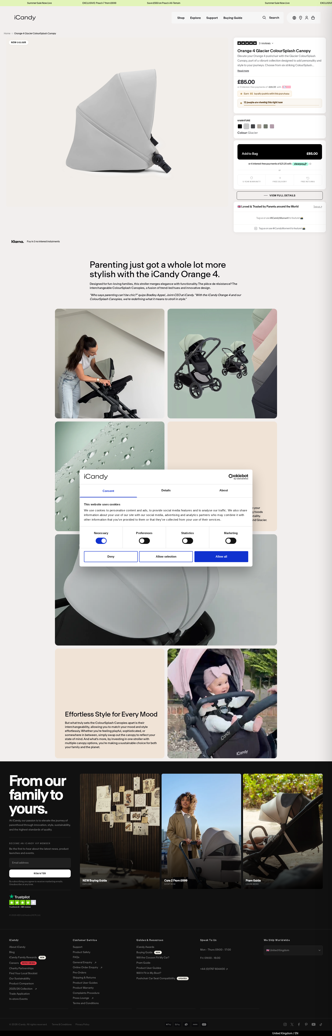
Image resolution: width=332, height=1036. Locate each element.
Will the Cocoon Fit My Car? (152, 957)
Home (7, 33)
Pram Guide (143, 962)
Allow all (221, 556)
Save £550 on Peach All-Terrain (82, 3)
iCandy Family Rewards (26, 957)
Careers (22, 963)
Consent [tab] (108, 490)
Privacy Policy (82, 1024)
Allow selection (166, 556)
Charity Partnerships (21, 968)
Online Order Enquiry (85, 967)
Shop (181, 18)
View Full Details (282, 195)
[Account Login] (306, 17)
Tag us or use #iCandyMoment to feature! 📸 (282, 228)
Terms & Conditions (62, 1024)
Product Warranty (83, 987)
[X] (292, 1024)
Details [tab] (166, 490)
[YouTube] (313, 1024)
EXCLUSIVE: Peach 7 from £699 (18, 3)
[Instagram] (285, 1024)
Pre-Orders (79, 972)
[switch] (144, 541)
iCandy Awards (145, 947)
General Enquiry (82, 962)
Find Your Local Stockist (23, 973)
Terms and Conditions (86, 1003)
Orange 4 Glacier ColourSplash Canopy (35, 33)
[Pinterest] (306, 1024)
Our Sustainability (19, 978)
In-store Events (18, 999)
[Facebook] (299, 1024)
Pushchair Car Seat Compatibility (161, 978)
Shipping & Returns (84, 977)
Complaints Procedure (86, 993)
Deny (110, 556)
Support (212, 18)
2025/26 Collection (20, 988)
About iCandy (17, 947)
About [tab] (223, 490)
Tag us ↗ (317, 206)
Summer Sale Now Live (142, 3)
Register (40, 873)
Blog (12, 952)
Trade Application (19, 993)
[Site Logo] (25, 17)
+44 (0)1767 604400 (212, 969)
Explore (195, 18)
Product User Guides (85, 982)
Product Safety (81, 952)
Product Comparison (21, 983)
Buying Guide (232, 18)
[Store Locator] (300, 18)
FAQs (76, 957)
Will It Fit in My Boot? (148, 973)
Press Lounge (81, 998)
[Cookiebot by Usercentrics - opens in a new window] (231, 477)
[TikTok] (321, 1024)
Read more (243, 70)
